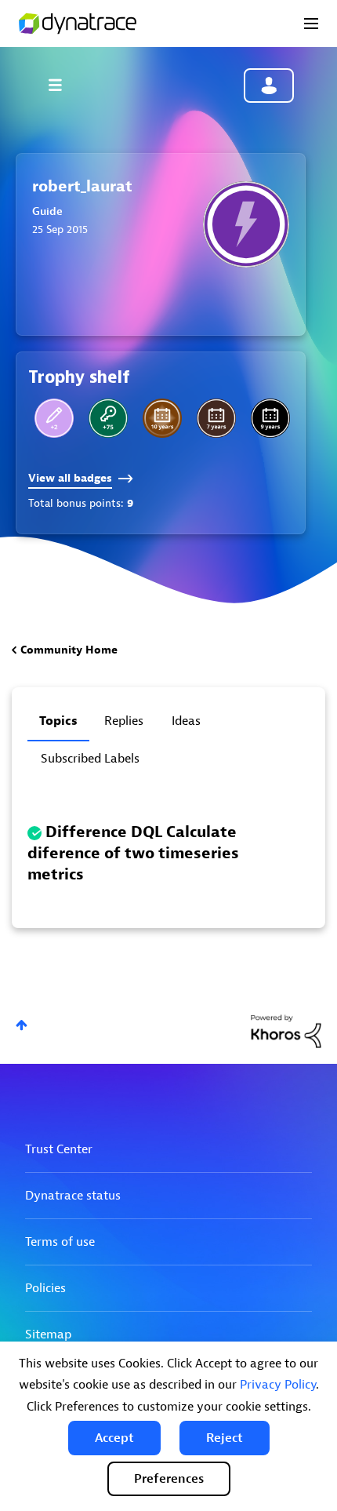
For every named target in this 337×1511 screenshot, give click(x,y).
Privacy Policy (278, 1385)
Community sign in (269, 85)
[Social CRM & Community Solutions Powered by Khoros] (286, 1030)
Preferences (169, 1479)
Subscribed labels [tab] (90, 758)
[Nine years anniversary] (270, 418)
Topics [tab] (58, 721)
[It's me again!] (108, 418)
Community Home (69, 650)
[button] (114, 1438)
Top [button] (21, 1025)
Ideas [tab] (186, 721)
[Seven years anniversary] (216, 418)
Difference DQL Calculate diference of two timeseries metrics (133, 853)
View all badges (70, 478)
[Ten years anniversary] (162, 418)
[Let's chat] (54, 418)
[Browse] (62, 84)
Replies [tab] (123, 721)
